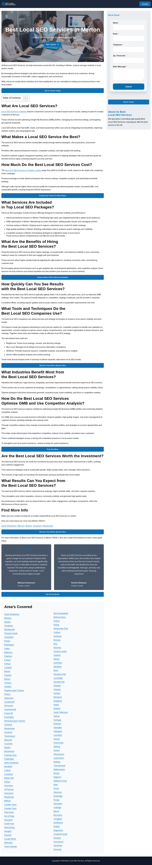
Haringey (57, 720)
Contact (145, 4)
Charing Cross (10, 755)
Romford (57, 838)
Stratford (57, 686)
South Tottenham (61, 712)
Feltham (57, 632)
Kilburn (7, 782)
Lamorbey (58, 735)
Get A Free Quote (52, 594)
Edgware (57, 777)
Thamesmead (59, 766)
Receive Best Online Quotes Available (52, 277)
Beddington (9, 645)
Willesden (8, 843)
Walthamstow (59, 769)
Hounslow (8, 786)
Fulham (7, 660)
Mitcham (21, 526)
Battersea (8, 652)
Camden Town (10, 805)
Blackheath (9, 797)
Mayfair (7, 748)
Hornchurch (58, 842)
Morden (29, 526)
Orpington (58, 728)
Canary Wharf (10, 839)
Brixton (7, 671)
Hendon (57, 693)
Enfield (56, 827)
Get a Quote (51, 44)
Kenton (57, 750)
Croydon (8, 675)
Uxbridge (57, 807)
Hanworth (8, 820)
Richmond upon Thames (14, 721)
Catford (7, 770)
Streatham (37, 526)
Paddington (9, 759)
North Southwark (11, 763)
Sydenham (8, 698)
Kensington (9, 717)
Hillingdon (58, 731)
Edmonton (58, 804)
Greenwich (8, 793)
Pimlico (7, 694)
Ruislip (56, 800)
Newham (57, 724)
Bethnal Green (60, 617)
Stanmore (58, 792)
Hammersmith (10, 709)
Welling (57, 747)
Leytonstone (59, 758)
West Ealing (9, 827)
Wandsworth (48, 526)
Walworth (8, 740)
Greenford (58, 663)
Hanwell (7, 835)
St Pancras (9, 789)
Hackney (57, 648)
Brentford (8, 767)
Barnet (56, 811)
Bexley (56, 773)
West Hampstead (61, 613)
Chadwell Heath (60, 834)
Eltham (56, 659)
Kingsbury (58, 701)
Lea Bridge (58, 678)
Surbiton (7, 687)
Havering (57, 849)
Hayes (56, 705)
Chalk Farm (9, 824)
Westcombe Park (61, 629)
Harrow (57, 739)
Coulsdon (8, 744)
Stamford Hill (59, 682)
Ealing (56, 625)
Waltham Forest (60, 781)
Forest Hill (8, 713)
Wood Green (59, 754)
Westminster (9, 728)
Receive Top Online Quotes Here (52, 365)
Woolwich (58, 697)
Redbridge (58, 796)
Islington (7, 831)
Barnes (7, 679)
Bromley (57, 640)
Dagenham (58, 830)
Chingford (58, 819)
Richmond (8, 706)
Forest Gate (58, 743)
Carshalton (9, 637)
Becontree (58, 815)
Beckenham (9, 751)
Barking (57, 762)
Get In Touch (128, 102)
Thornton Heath (10, 633)
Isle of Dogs (9, 816)
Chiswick (8, 725)
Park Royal (9, 812)
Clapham (8, 656)
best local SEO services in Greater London (23, 170)
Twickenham (9, 736)
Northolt (57, 709)
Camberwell (9, 702)
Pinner (56, 788)
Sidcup (56, 716)
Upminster (58, 846)
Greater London (60, 651)
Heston (57, 621)
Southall (57, 655)
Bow (55, 644)
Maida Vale (9, 778)
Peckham (8, 732)
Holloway (58, 636)
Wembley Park (60, 674)
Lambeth (8, 668)
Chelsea (7, 683)
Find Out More (52, 449)
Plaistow (57, 689)
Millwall (7, 801)
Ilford (56, 785)
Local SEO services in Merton (14, 112)
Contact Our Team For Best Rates (52, 196)
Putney (7, 641)
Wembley (58, 667)
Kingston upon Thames (14, 690)
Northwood (58, 823)
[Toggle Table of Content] (24, 98)
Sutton (7, 649)
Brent (56, 670)
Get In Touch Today (53, 91)
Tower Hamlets (10, 846)
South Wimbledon (9, 526)
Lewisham (8, 774)
